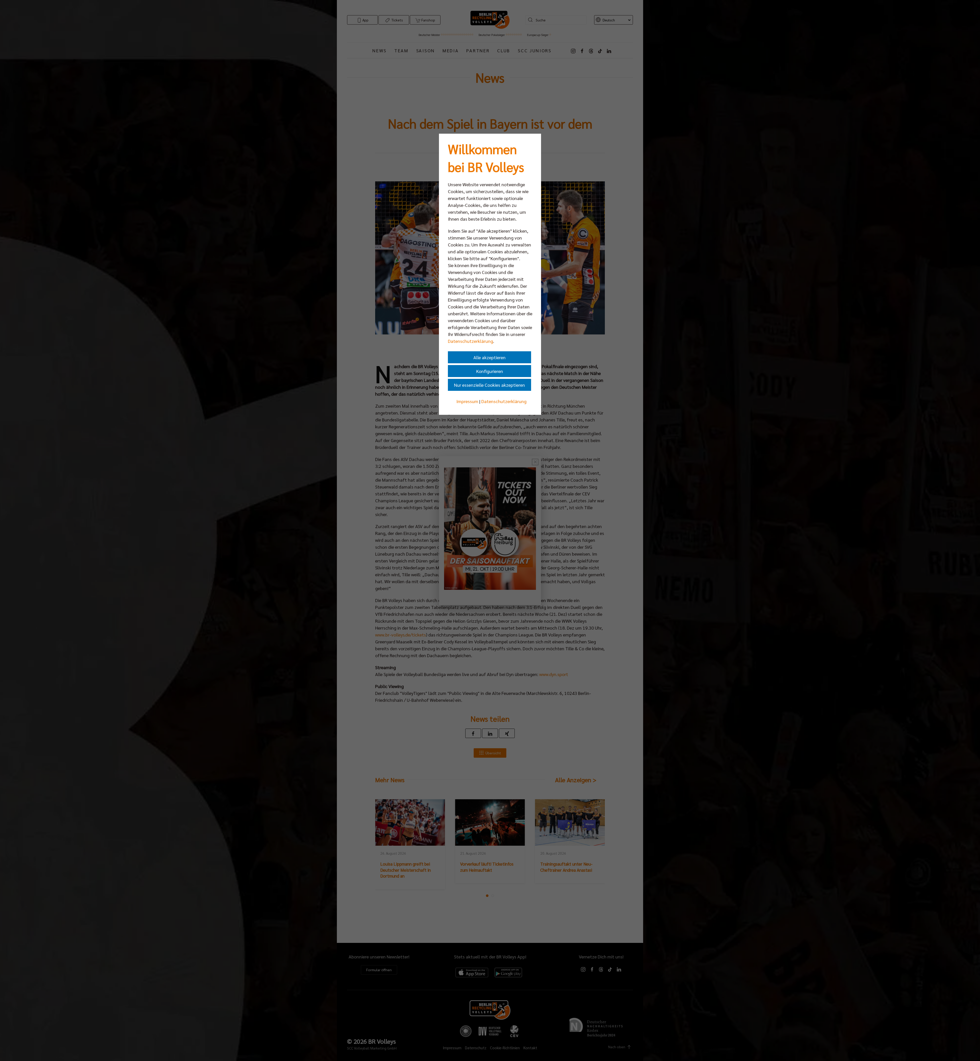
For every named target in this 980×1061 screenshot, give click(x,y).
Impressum (467, 401)
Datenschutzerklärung (470, 341)
